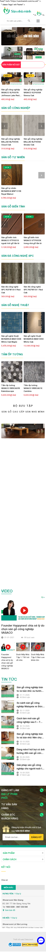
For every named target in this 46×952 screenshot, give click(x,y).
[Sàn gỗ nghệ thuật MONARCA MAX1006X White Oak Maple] (11, 322)
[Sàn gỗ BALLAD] (11, 53)
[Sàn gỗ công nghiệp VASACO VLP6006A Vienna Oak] (34, 79)
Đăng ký (36, 837)
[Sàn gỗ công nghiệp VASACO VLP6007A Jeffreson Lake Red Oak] (11, 79)
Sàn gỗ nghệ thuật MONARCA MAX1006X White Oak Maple (11, 339)
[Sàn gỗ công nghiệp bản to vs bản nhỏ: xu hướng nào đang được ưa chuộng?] (7, 691)
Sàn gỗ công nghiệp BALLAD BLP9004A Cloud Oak (10, 142)
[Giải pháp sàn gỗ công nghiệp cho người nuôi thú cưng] (7, 769)
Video (7, 591)
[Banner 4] (23, 531)
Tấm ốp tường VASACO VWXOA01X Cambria (33, 388)
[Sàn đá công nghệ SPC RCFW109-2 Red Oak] (11, 273)
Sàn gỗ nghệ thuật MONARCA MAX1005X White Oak (34, 339)
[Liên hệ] (41, 940)
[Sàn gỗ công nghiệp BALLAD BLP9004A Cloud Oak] (11, 125)
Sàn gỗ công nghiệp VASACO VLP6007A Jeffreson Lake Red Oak (10, 92)
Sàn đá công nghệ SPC (17, 255)
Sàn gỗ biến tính (13, 206)
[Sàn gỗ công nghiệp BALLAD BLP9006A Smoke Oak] (34, 125)
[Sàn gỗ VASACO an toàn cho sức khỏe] (34, 53)
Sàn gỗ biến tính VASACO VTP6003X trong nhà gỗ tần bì (33, 240)
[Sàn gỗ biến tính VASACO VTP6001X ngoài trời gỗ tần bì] (11, 223)
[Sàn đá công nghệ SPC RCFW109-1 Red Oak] (34, 273)
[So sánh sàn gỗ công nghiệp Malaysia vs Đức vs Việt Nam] (7, 706)
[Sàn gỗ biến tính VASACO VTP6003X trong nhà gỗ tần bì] (34, 223)
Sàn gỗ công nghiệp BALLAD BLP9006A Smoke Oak (33, 142)
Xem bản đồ (10, 910)
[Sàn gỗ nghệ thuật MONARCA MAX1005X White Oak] (34, 322)
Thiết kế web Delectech (23, 940)
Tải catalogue (23, 422)
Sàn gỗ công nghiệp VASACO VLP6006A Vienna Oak (33, 92)
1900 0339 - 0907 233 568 (17, 907)
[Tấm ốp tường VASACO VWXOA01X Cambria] (34, 371)
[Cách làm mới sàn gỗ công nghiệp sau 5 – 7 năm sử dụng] (7, 722)
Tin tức (9, 679)
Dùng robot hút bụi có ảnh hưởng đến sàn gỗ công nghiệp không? (31, 751)
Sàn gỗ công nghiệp (15, 107)
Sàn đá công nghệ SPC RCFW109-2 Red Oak (10, 289)
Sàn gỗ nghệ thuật (15, 305)
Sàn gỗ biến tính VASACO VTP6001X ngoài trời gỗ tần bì (10, 240)
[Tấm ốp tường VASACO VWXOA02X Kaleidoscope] (11, 371)
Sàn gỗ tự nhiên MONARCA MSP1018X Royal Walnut (11, 191)
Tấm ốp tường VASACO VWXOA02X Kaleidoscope (10, 388)
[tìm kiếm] (29, 21)
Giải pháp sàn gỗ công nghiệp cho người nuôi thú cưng (31, 767)
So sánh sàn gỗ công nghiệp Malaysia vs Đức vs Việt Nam (29, 704)
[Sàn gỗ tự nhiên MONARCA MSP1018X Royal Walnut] (11, 174)
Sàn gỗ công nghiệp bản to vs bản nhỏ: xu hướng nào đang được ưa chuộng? (30, 689)
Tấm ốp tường (12, 354)
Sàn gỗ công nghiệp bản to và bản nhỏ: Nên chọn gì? (30, 735)
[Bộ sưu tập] (23, 438)
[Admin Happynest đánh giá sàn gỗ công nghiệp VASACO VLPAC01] (23, 36)
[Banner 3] (23, 494)
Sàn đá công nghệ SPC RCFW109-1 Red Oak (33, 289)
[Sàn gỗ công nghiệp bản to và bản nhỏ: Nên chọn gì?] (7, 737)
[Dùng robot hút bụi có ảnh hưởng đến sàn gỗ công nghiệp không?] (7, 753)
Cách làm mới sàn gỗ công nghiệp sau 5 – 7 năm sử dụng (28, 720)
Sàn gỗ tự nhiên (13, 157)
